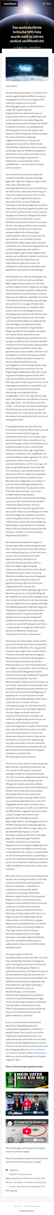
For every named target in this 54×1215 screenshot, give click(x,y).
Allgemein (13, 1170)
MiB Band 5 (41, 1053)
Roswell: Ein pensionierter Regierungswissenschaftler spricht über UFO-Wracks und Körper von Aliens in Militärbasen (26, 1178)
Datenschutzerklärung (32, 1206)
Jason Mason (10, 4)
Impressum (18, 1206)
